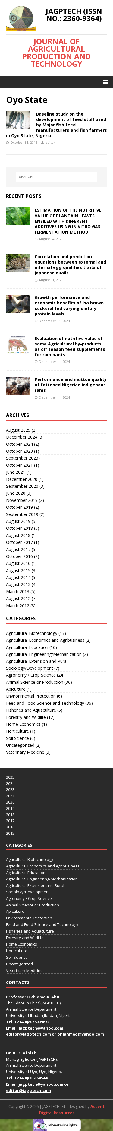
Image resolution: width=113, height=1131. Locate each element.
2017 (10, 820)
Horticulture (17, 731)
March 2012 (17, 605)
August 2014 (18, 577)
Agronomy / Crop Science (31, 675)
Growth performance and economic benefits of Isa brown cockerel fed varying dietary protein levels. (69, 305)
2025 (10, 777)
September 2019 (22, 514)
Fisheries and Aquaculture (31, 710)
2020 (10, 802)
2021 (10, 795)
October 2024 (19, 444)
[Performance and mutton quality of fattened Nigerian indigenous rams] (18, 391)
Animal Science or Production (34, 682)
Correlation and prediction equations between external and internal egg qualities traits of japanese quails (70, 265)
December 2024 (21, 437)
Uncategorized (20, 745)
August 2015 (18, 570)
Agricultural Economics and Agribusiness (45, 640)
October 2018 (19, 528)
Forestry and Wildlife (26, 717)
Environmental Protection (31, 696)
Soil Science (17, 738)
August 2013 (18, 584)
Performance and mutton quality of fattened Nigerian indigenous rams (71, 384)
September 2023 (22, 458)
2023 (10, 789)
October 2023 (19, 451)
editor (50, 142)
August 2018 (18, 535)
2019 (10, 808)
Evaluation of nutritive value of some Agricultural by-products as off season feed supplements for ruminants (70, 347)
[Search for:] (56, 177)
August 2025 (18, 430)
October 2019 (19, 507)
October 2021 (19, 465)
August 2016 (18, 563)
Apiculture (15, 689)
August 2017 (18, 549)
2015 (10, 833)
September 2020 (22, 486)
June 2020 (15, 493)
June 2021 (15, 472)
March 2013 (17, 591)
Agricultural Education (27, 647)
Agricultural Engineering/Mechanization (44, 654)
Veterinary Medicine (25, 752)
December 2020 (21, 479)
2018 (10, 814)
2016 (10, 827)
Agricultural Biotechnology (31, 633)
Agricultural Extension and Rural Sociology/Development (36, 664)
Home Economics (23, 724)
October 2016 (19, 556)
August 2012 (18, 598)
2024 (10, 783)
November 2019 (22, 500)
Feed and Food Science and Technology (45, 703)
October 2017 (19, 542)
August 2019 (18, 521)
